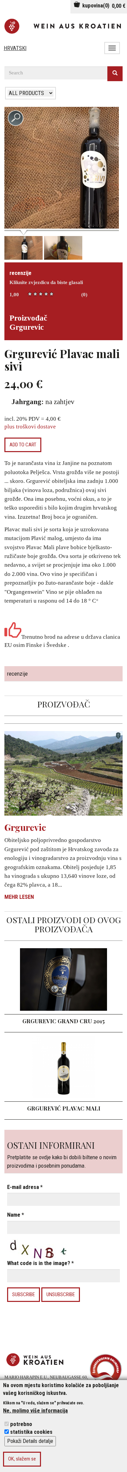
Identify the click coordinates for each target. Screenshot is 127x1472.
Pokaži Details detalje (30, 1441)
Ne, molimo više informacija (35, 1410)
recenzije (20, 273)
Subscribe (23, 1294)
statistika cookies (31, 1432)
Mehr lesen (19, 897)
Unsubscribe (60, 1294)
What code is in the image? (40, 1263)
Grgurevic (25, 827)
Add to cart (22, 445)
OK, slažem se (22, 1459)
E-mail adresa (25, 1187)
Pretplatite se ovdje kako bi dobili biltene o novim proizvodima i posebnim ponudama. (62, 1154)
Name (15, 1215)
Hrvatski (15, 48)
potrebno (21, 1424)
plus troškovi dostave (30, 426)
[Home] (63, 26)
